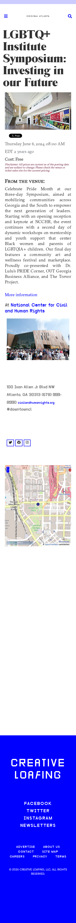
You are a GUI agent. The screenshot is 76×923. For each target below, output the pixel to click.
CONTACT (26, 851)
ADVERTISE (25, 847)
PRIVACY (40, 856)
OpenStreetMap (51, 544)
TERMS (60, 856)
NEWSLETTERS (38, 825)
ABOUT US (51, 847)
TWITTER (38, 811)
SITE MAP (50, 851)
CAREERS (17, 856)
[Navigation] (4, 16)
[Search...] (70, 16)
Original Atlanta (38, 16)
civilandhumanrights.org (36, 402)
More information (21, 294)
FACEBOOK (38, 803)
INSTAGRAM (38, 818)
